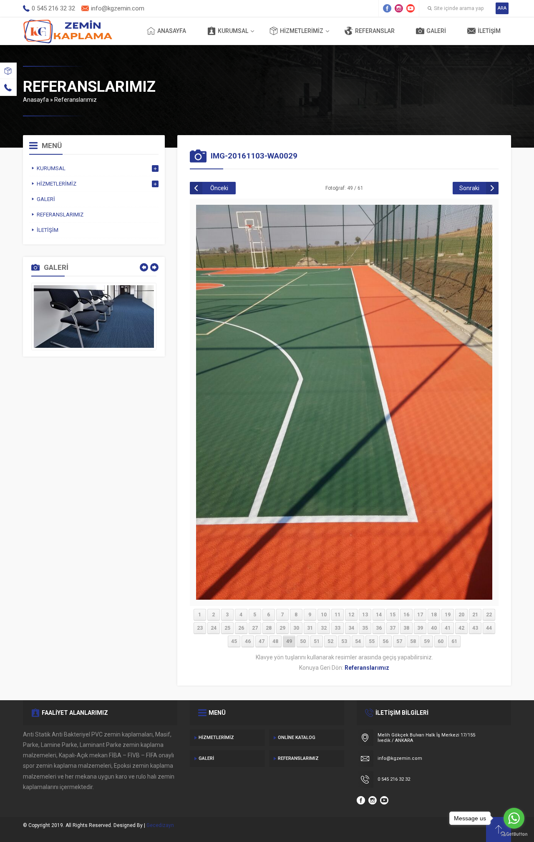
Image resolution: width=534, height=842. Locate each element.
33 (337, 628)
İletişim (489, 31)
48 (275, 641)
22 (489, 615)
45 (234, 641)
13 (365, 615)
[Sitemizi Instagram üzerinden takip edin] (399, 8)
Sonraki (469, 188)
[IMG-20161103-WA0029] (344, 596)
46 (248, 641)
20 (461, 615)
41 (448, 628)
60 (440, 641)
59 (427, 641)
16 (406, 615)
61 (454, 641)
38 (406, 628)
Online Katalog (296, 737)
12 (351, 615)
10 (324, 615)
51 (317, 641)
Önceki (219, 188)
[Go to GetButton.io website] (514, 834)
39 (420, 628)
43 (475, 628)
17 (420, 615)
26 (241, 628)
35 (365, 628)
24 (214, 628)
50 (303, 641)
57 (399, 641)
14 (379, 615)
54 (358, 641)
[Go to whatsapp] (514, 818)
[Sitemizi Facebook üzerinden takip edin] (387, 8)
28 (269, 628)
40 (434, 628)
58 (413, 641)
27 (255, 628)
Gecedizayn (160, 825)
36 (379, 628)
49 (289, 641)
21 (475, 615)
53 (344, 641)
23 (200, 628)
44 (489, 628)
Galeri (436, 31)
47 (261, 641)
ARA (502, 8)
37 (392, 628)
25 (227, 628)
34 (351, 628)
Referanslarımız (75, 99)
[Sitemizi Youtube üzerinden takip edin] (410, 8)
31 (310, 628)
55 (372, 641)
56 (385, 641)
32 (324, 628)
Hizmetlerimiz (301, 31)
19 (448, 615)
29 (282, 628)
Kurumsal (233, 31)
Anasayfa (171, 31)
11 (337, 615)
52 (330, 641)
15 (392, 615)
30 (296, 628)
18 (434, 615)
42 (461, 628)
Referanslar (375, 31)
